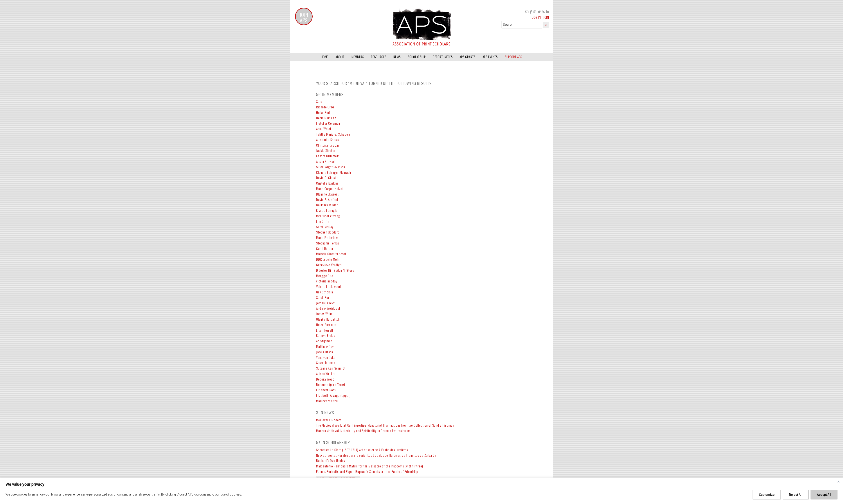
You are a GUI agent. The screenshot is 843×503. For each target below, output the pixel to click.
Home (324, 56)
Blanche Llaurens (327, 194)
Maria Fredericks (327, 237)
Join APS (303, 17)
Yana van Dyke (325, 357)
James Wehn (324, 313)
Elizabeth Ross (326, 389)
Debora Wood (325, 379)
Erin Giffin (322, 221)
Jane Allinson (324, 351)
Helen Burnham (326, 324)
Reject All (795, 494)
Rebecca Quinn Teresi (330, 384)
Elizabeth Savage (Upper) (333, 395)
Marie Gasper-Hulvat (329, 188)
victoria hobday (326, 280)
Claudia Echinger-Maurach (333, 172)
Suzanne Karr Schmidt (331, 368)
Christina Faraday (328, 145)
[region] (421, 490)
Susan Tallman (325, 362)
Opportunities (442, 56)
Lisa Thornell (324, 330)
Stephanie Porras (327, 243)
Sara (319, 101)
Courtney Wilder (327, 204)
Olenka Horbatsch (328, 319)
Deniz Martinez (326, 117)
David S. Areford (327, 199)
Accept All (824, 494)
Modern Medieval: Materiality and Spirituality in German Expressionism (363, 430)
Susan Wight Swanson (330, 166)
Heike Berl (323, 112)
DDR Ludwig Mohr (327, 259)
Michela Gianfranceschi (332, 253)
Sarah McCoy (324, 226)
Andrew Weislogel (328, 308)
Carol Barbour (325, 248)
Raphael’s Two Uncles (330, 460)
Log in (536, 17)
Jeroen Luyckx (325, 302)
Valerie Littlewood (328, 286)
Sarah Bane (323, 297)
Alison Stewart (326, 161)
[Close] (838, 481)
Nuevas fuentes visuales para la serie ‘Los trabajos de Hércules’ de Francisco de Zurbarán (376, 455)
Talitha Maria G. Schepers (333, 134)
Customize (767, 494)
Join (546, 17)
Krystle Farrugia (326, 210)
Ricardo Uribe (325, 106)
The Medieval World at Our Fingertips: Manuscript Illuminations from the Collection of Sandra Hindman (385, 425)
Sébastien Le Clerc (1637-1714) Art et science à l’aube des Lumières (362, 449)
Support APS (513, 56)
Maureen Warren (327, 400)
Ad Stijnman (324, 340)
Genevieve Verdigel (329, 264)
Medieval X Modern (328, 419)
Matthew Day (325, 346)
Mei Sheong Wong (328, 215)
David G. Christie (327, 177)
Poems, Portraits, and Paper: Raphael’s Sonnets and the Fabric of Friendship (367, 471)
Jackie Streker (325, 150)
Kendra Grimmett (327, 155)
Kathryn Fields (325, 335)
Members (357, 56)
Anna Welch (324, 128)
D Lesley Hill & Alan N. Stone (335, 270)
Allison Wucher (326, 373)
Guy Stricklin (324, 291)
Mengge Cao (324, 275)
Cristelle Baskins (327, 183)
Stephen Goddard (327, 232)
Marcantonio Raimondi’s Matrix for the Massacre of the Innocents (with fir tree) (369, 465)
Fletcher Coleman (328, 123)
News (397, 56)
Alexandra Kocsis (327, 139)
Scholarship (417, 56)
